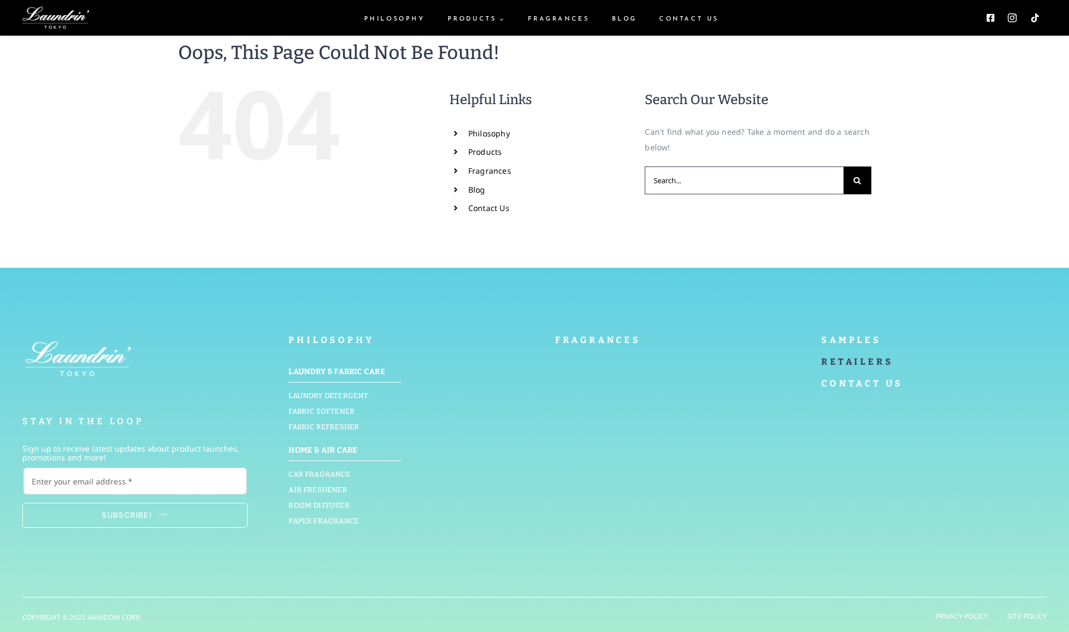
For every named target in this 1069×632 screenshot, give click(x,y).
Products (485, 151)
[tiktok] (1035, 17)
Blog (477, 189)
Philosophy (489, 133)
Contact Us (488, 208)
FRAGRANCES (598, 340)
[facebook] (990, 17)
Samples (851, 340)
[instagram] (1012, 17)
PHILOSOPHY (331, 340)
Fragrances (489, 170)
